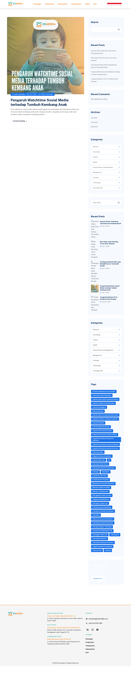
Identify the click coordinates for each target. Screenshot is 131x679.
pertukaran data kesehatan (101, 507)
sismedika (95, 515)
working (108, 550)
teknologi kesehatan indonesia (102, 542)
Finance (95, 157)
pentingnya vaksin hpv (100, 503)
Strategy (96, 177)
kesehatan (105, 472)
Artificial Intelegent (99, 407)
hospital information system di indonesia (102, 439)
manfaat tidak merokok (100, 491)
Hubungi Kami (76, 4)
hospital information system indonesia (105, 444)
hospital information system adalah (104, 435)
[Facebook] (97, 630)
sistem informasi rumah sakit (102, 519)
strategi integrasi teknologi (102, 527)
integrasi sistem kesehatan (101, 456)
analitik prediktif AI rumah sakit (103, 403)
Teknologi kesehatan (99, 538)
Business (96, 146)
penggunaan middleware (100, 499)
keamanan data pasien (100, 464)
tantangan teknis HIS (99, 535)
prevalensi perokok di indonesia (103, 511)
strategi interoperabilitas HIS (102, 531)
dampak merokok (98, 423)
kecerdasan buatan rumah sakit (103, 468)
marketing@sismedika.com (98, 619)
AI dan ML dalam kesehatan (101, 395)
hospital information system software (105, 448)
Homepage (37, 4)
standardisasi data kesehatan (102, 523)
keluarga (95, 472)
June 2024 (94, 122)
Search (94, 22)
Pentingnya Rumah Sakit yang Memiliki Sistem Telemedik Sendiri (110, 264)
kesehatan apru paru (99, 476)
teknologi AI (115, 535)
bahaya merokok (97, 411)
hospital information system (102, 431)
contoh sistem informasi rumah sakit (105, 415)
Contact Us (97, 578)
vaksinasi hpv (97, 550)
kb (109, 460)
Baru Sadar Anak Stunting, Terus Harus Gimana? (109, 243)
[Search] (120, 202)
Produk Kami (49, 4)
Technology (49, 94)
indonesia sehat (97, 452)
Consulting (96, 152)
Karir (95, 4)
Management (97, 172)
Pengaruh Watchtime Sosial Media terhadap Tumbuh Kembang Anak (109, 288)
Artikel (87, 4)
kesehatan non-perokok (100, 480)
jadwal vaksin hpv (98, 460)
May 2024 (94, 126)
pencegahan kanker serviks (101, 495)
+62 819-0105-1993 (95, 623)
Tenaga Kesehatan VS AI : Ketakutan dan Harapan (109, 298)
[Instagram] (92, 630)
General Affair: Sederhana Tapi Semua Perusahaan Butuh (110, 222)
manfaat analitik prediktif (101, 487)
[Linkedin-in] (87, 630)
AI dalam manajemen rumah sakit (103, 391)
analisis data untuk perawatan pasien (105, 399)
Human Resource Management (103, 167)
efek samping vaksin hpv (101, 427)
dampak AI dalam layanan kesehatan (105, 419)
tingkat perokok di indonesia (102, 546)
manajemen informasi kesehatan (103, 483)
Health (43, 94)
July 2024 (94, 118)
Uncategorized (97, 188)
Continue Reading (19, 121)
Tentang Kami (63, 4)
